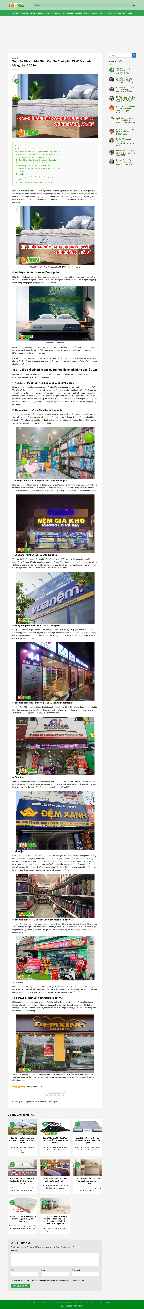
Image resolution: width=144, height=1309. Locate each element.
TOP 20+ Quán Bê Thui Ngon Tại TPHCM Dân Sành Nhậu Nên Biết (125, 99)
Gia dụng (78, 13)
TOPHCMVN (37, 1077)
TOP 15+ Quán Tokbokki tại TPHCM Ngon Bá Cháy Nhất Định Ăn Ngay (126, 110)
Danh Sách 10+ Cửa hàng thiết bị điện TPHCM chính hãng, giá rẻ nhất (125, 121)
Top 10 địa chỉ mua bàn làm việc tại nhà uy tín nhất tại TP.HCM (88, 1180)
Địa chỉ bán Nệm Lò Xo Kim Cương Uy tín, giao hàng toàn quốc (87, 1140)
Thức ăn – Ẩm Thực (29, 13)
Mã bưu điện (56, 13)
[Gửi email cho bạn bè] (55, 1094)
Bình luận (15, 1251)
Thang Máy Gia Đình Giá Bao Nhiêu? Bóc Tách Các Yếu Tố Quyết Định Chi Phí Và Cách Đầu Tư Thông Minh (55, 1220)
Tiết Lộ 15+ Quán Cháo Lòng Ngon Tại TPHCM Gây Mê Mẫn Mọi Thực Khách (125, 142)
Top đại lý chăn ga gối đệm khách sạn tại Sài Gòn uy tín (55, 1179)
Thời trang (127, 13)
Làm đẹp (95, 13)
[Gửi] (134, 5)
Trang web (76, 1270)
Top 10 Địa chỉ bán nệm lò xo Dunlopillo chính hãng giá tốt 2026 (22, 1180)
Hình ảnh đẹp (68, 13)
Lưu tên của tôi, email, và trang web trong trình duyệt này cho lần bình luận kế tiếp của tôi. (49, 1280)
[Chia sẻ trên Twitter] (51, 1094)
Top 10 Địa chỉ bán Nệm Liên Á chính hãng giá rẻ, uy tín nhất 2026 (22, 1218)
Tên (13, 1270)
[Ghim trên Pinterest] (59, 1094)
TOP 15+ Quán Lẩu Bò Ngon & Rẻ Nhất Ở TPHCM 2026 (125, 132)
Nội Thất (15, 13)
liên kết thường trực (51, 1102)
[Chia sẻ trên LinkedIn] (63, 1094)
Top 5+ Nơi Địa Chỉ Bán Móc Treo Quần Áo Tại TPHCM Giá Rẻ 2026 (55, 1140)
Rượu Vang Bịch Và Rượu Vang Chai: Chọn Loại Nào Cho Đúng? (125, 80)
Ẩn (24, 145)
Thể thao (117, 13)
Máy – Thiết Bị (106, 13)
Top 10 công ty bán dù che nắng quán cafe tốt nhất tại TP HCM (22, 1140)
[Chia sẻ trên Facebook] (47, 1094)
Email (44, 1270)
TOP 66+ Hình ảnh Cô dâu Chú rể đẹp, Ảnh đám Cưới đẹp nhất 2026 (126, 90)
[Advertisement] (72, 33)
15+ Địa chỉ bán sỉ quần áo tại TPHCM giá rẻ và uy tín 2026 (125, 153)
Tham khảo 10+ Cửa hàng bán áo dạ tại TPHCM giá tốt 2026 (124, 162)
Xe (48, 13)
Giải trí (87, 13)
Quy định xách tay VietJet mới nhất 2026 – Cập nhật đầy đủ (125, 71)
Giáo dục (42, 13)
